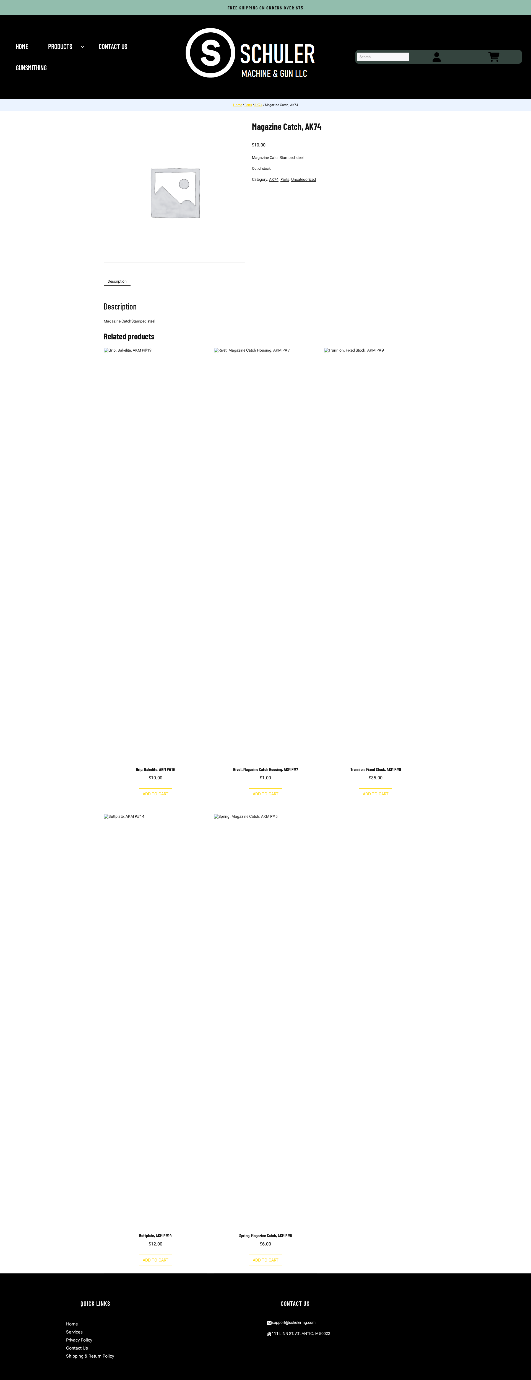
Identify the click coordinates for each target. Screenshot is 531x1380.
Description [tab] (117, 281)
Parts (248, 105)
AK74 (258, 105)
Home (237, 105)
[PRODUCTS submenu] (82, 46)
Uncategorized (303, 179)
